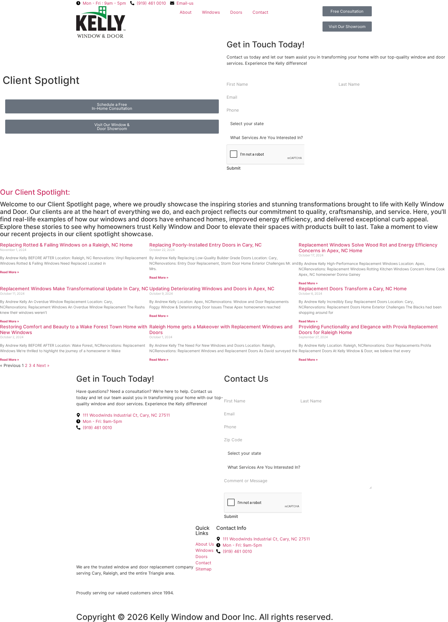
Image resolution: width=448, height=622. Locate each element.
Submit (234, 168)
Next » (43, 365)
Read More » (9, 272)
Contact (260, 12)
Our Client (18, 192)
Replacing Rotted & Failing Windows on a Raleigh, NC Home (66, 245)
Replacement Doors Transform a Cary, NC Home (353, 288)
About (186, 12)
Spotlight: (53, 192)
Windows (211, 12)
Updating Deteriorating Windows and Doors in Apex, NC (211, 288)
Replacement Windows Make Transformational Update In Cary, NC (74, 288)
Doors (236, 12)
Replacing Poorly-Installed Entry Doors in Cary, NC (205, 245)
